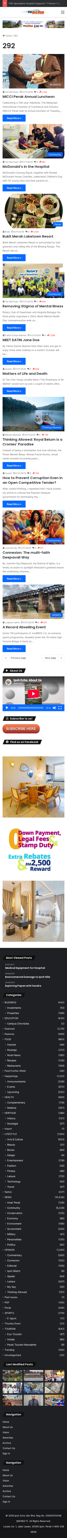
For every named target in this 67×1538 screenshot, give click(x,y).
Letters (11, 1281)
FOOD (8, 1039)
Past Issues (11, 1297)
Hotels (11, 1339)
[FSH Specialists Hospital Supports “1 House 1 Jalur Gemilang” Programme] (12, 1387)
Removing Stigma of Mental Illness (33, 306)
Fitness (11, 1171)
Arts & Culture (15, 1139)
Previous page (18, 657)
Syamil (8, 369)
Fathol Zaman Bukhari (15, 335)
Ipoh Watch (13, 1271)
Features (9, 1034)
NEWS (8, 1197)
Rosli (7, 231)
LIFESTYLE (11, 1134)
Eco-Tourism (14, 1334)
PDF (7, 1302)
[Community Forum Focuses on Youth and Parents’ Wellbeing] (33, 1400)
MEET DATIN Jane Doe (21, 340)
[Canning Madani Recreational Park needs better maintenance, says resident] (33, 1375)
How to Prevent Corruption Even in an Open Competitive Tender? (33, 480)
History (11, 1118)
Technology (14, 1181)
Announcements (16, 1081)
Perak (8, 1307)
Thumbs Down (13, 1323)
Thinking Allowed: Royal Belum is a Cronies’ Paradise (32, 442)
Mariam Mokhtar (13, 435)
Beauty (11, 1144)
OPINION (9, 1249)
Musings (12, 1049)
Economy (12, 1218)
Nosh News (13, 1055)
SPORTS (9, 1313)
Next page (50, 657)
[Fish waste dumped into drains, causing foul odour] (54, 1387)
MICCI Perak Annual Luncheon (29, 96)
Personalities (14, 1239)
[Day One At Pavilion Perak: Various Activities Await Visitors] (54, 1375)
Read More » (14, 118)
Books (10, 1149)
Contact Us (9, 1448)
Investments (14, 1007)
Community (13, 1207)
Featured (9, 1028)
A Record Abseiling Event (24, 627)
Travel (10, 1186)
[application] (33, 693)
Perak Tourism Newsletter (21, 1344)
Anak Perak (13, 1202)
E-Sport (11, 1318)
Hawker (11, 1044)
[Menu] (62, 13)
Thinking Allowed (17, 1292)
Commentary (14, 1255)
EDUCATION (11, 1018)
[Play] (7, 707)
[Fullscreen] (60, 707)
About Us (8, 1427)
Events (11, 1086)
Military (11, 1234)
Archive (7, 1443)
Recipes (11, 1060)
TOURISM (10, 1328)
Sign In (6, 1453)
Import (8, 1128)
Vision (6, 1432)
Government (14, 1228)
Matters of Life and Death (25, 373)
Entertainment (15, 1160)
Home (8, 35)
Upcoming (13, 1092)
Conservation (14, 1213)
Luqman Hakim (12, 622)
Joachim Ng (11, 548)
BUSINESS (10, 1002)
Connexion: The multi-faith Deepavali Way (26, 555)
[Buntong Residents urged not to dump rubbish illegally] (12, 1375)
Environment (14, 1223)
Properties (13, 1013)
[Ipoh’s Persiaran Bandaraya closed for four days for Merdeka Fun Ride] (12, 1400)
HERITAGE (10, 1113)
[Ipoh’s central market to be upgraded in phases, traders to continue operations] (54, 1400)
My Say (11, 1286)
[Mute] (54, 707)
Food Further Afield (15, 1070)
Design (11, 1155)
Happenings (11, 1076)
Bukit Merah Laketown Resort (28, 236)
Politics (11, 1244)
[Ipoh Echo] (33, 12)
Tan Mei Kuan (11, 92)
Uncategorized (13, 1355)
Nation (8, 1192)
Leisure (11, 1176)
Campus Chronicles (18, 1023)
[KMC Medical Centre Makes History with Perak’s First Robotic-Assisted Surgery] (33, 1387)
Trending (9, 1349)
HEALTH (9, 1097)
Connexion (13, 1260)
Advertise (8, 1437)
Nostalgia (12, 1123)
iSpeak (11, 1276)
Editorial (11, 1265)
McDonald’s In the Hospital (26, 166)
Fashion (11, 1165)
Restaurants (14, 1065)
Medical (11, 1107)
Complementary (16, 1102)
